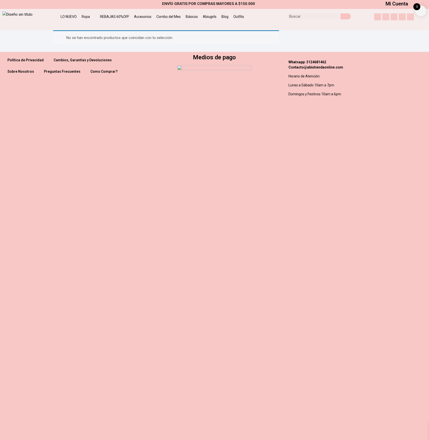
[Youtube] (385, 16)
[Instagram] (377, 16)
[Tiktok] (410, 16)
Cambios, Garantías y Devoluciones (83, 60)
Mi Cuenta (397, 4)
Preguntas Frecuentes (62, 71)
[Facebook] (394, 16)
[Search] (346, 16)
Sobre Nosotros (20, 71)
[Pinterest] (402, 16)
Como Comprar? (104, 71)
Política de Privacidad (25, 60)
